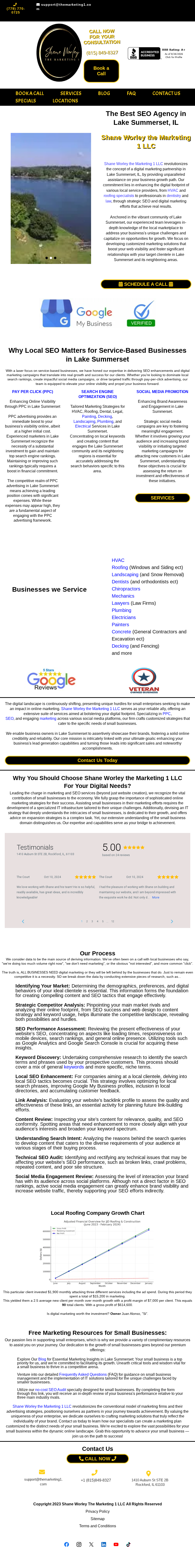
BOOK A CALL (29, 93)
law (108, 201)
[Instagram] (79, 1544)
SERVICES (70, 93)
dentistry (174, 196)
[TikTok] (128, 1544)
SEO (9, 718)
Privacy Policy (98, 1511)
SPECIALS (25, 100)
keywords (74, 1066)
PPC (167, 714)
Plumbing (105, 421)
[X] (91, 1544)
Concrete (121, 631)
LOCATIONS (65, 100)
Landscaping (84, 421)
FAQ (131, 93)
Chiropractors (126, 588)
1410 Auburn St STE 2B (150, 1480)
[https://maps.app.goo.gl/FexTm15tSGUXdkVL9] (51, 679)
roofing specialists (119, 196)
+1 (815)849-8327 (96, 1480)
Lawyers (120, 603)
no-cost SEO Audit (50, 1390)
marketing (48, 718)
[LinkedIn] (104, 1544)
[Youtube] (116, 1544)
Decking (105, 416)
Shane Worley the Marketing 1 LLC (133, 164)
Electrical (83, 426)
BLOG (104, 93)
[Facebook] (66, 1544)
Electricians (124, 617)
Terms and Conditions (97, 1526)
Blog (42, 1359)
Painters (120, 624)
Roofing (120, 567)
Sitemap (98, 1519)
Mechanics (123, 596)
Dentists (120, 581)
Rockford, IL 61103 (150, 1484)
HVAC (173, 190)
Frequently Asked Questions (83, 1374)
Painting (89, 416)
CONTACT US (166, 93)
